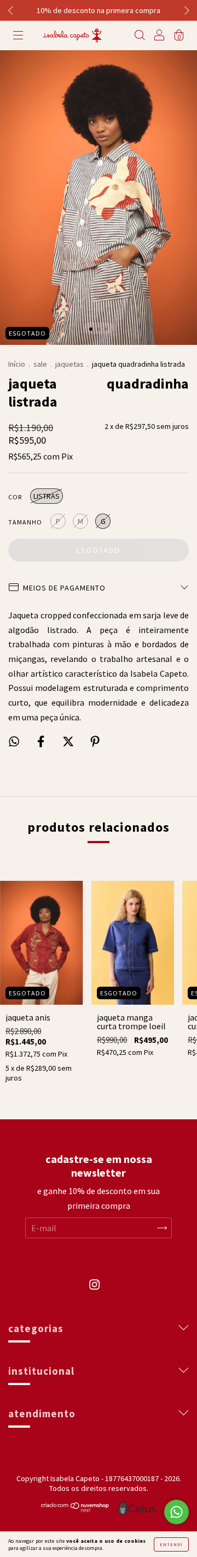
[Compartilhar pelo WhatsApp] (14, 741)
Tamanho (25, 522)
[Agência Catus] (137, 1508)
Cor (15, 497)
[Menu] (18, 36)
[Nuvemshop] (75, 1509)
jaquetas (69, 364)
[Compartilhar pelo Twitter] (69, 741)
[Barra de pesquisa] (139, 36)
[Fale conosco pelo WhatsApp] (176, 1512)
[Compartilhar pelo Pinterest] (95, 741)
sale (40, 364)
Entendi (171, 1544)
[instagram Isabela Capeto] (94, 1289)
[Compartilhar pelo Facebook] (41, 741)
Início (16, 364)
